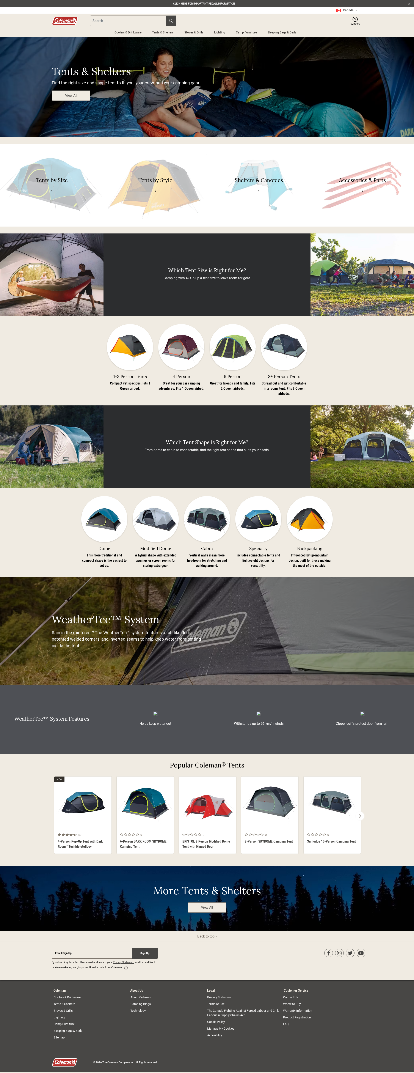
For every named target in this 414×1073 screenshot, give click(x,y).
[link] (346, 10)
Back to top (206, 936)
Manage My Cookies (220, 1028)
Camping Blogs (140, 1004)
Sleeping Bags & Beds (282, 32)
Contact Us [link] (290, 997)
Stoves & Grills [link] (63, 1010)
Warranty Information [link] (297, 1010)
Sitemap (59, 1037)
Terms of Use (215, 1004)
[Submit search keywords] (171, 21)
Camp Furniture (246, 32)
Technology (138, 1010)
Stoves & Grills (193, 32)
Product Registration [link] (297, 1017)
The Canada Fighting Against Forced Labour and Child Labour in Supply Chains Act (243, 1013)
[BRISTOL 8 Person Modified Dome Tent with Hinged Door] (207, 815)
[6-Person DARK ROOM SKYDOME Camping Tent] (145, 815)
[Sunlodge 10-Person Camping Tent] (332, 815)
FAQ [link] (286, 1024)
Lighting (219, 32)
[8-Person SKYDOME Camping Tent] (269, 815)
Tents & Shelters (163, 32)
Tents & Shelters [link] (64, 1004)
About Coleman (140, 997)
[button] (355, 21)
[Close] (411, 3)
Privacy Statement (123, 962)
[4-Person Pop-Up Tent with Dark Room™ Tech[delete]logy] (82, 815)
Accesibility (214, 1035)
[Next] (360, 816)
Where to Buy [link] (292, 1004)
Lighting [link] (59, 1017)
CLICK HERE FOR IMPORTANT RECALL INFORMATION (204, 3)
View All (71, 95)
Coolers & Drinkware (127, 32)
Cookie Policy (216, 1022)
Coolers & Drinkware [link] (67, 997)
